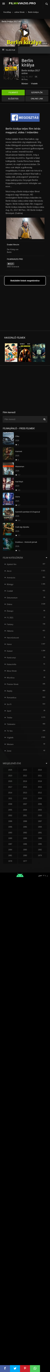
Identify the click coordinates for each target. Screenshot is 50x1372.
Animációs (11, 578)
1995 (25, 827)
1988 (40, 838)
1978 (10, 861)
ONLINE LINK (37, 99)
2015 (40, 787)
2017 (10, 787)
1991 (40, 833)
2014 (10, 793)
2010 (25, 798)
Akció (9, 571)
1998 (25, 821)
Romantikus (11, 698)
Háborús (10, 631)
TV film (10, 731)
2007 (25, 804)
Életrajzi (10, 611)
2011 (10, 798)
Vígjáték (34, 84)
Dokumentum (12, 598)
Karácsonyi (11, 658)
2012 (40, 793)
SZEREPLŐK (37, 92)
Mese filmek (12, 671)
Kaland (9, 651)
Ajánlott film (11, 564)
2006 (40, 804)
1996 (10, 827)
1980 (25, 855)
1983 (25, 850)
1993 (10, 833)
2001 (25, 815)
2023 (10, 776)
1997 (40, 821)
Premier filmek (12, 684)
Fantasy (10, 624)
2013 (25, 793)
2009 (40, 798)
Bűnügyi (25, 84)
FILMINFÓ (13, 92)
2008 (10, 804)
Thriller (9, 718)
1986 (25, 844)
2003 (40, 810)
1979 (40, 855)
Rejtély (9, 691)
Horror (9, 644)
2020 (10, 781)
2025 (25, 770)
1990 (10, 838)
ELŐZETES (13, 99)
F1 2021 (10, 618)
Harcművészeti (13, 638)
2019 (25, 781)
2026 (10, 770)
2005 (10, 810)
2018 (40, 781)
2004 (25, 810)
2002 (10, 815)
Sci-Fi (9, 704)
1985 (40, 844)
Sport (9, 711)
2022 (25, 776)
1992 (25, 833)
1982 (40, 850)
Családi (10, 591)
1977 (25, 861)
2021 (40, 776)
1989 (25, 838)
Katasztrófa (11, 664)
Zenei (9, 751)
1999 (10, 821)
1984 (10, 850)
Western (10, 744)
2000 (40, 815)
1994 (40, 827)
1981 (10, 855)
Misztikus (11, 678)
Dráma (9, 604)
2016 (25, 787)
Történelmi (11, 724)
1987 (10, 844)
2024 (40, 770)
